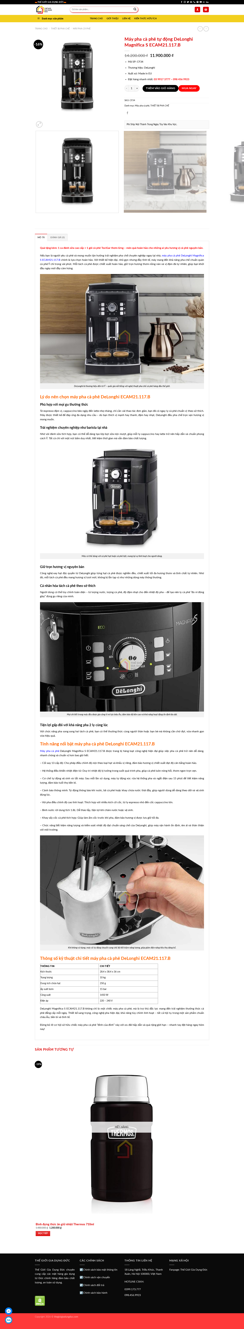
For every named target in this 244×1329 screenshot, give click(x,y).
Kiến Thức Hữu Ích (145, 19)
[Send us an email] (191, 2)
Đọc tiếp (43, 1233)
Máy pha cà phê (82, 29)
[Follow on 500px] (207, 2)
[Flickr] (204, 2)
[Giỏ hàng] (206, 9)
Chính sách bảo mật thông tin (100, 1269)
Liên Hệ (126, 19)
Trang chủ (41, 29)
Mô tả (41, 238)
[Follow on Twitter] (188, 2)
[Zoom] (39, 124)
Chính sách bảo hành (95, 1292)
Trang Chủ (96, 19)
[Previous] (36, 216)
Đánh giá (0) (57, 238)
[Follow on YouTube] (201, 2)
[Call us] (194, 2)
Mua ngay (189, 88)
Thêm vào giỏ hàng (160, 88)
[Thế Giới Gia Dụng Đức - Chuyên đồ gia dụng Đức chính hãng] (50, 9)
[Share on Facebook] (127, 113)
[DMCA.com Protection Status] (40, 1300)
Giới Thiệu (113, 19)
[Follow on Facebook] (182, 2)
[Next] (47, 122)
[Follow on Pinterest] (198, 2)
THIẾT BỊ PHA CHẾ (60, 29)
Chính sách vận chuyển (96, 1277)
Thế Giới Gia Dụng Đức (193, 1269)
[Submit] (135, 9)
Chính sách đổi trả (93, 1285)
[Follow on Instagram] (185, 2)
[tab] (41, 237)
